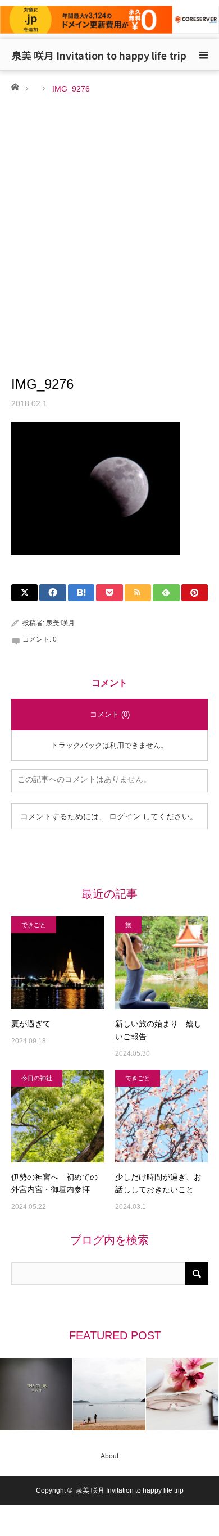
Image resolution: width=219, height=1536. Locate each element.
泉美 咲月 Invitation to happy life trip (98, 55)
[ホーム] (15, 86)
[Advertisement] (109, 211)
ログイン (124, 816)
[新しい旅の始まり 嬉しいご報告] (161, 962)
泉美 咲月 (60, 623)
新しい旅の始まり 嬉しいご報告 (158, 1029)
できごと (33, 924)
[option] (36, 1394)
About (109, 1456)
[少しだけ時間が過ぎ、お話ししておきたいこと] (161, 1116)
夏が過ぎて (31, 1023)
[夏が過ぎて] (57, 962)
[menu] (203, 55)
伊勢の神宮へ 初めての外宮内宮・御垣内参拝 (54, 1183)
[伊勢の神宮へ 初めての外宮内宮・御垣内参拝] (57, 1116)
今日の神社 (36, 1078)
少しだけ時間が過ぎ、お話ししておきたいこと (158, 1183)
